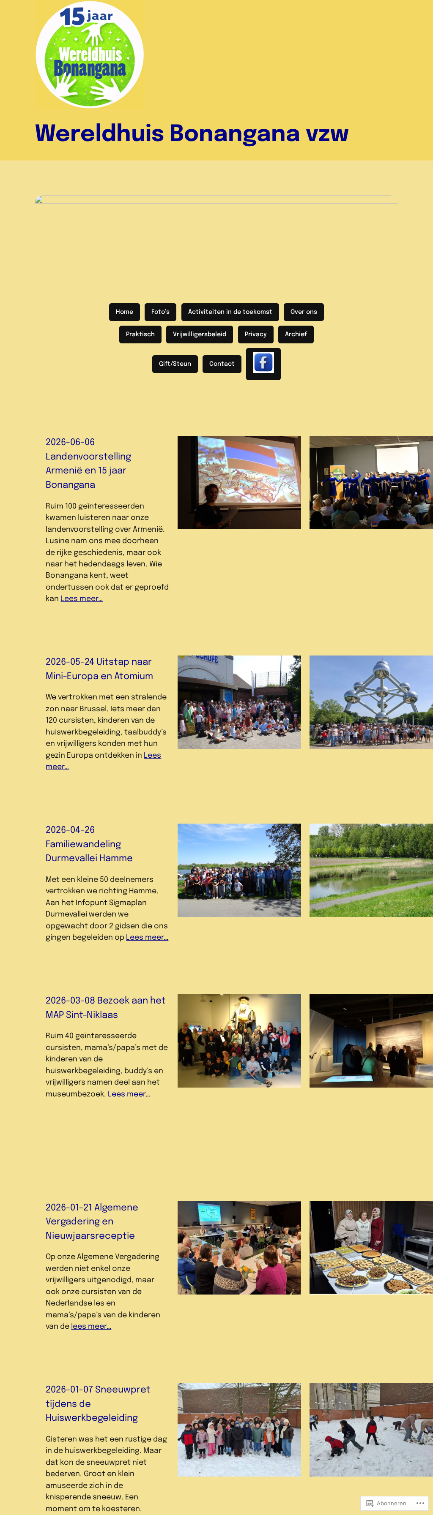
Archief (296, 334)
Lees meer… (81, 599)
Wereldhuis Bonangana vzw (192, 135)
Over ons (303, 312)
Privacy (256, 334)
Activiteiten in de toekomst (230, 312)
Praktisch (140, 334)
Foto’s (160, 312)
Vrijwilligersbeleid (199, 334)
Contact (222, 364)
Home (124, 312)
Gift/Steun (175, 364)
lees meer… (91, 1326)
